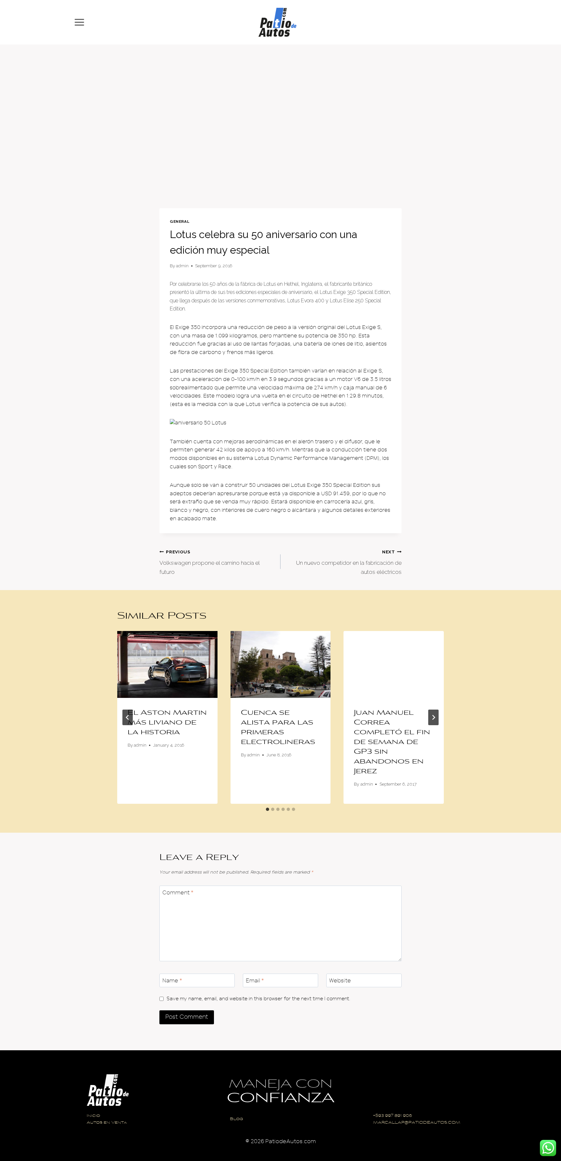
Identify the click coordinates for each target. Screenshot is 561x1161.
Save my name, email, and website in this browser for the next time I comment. (258, 999)
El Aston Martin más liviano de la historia (167, 723)
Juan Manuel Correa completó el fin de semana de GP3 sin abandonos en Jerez (392, 742)
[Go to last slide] (127, 717)
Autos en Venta (107, 1123)
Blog (236, 1119)
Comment (177, 893)
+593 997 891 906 (392, 1116)
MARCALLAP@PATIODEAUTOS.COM (416, 1123)
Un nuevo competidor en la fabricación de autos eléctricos (349, 562)
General (179, 221)
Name (172, 981)
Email (255, 981)
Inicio (93, 1116)
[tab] (267, 809)
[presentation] (167, 664)
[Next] (433, 717)
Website (340, 981)
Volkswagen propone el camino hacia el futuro (209, 562)
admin (182, 265)
